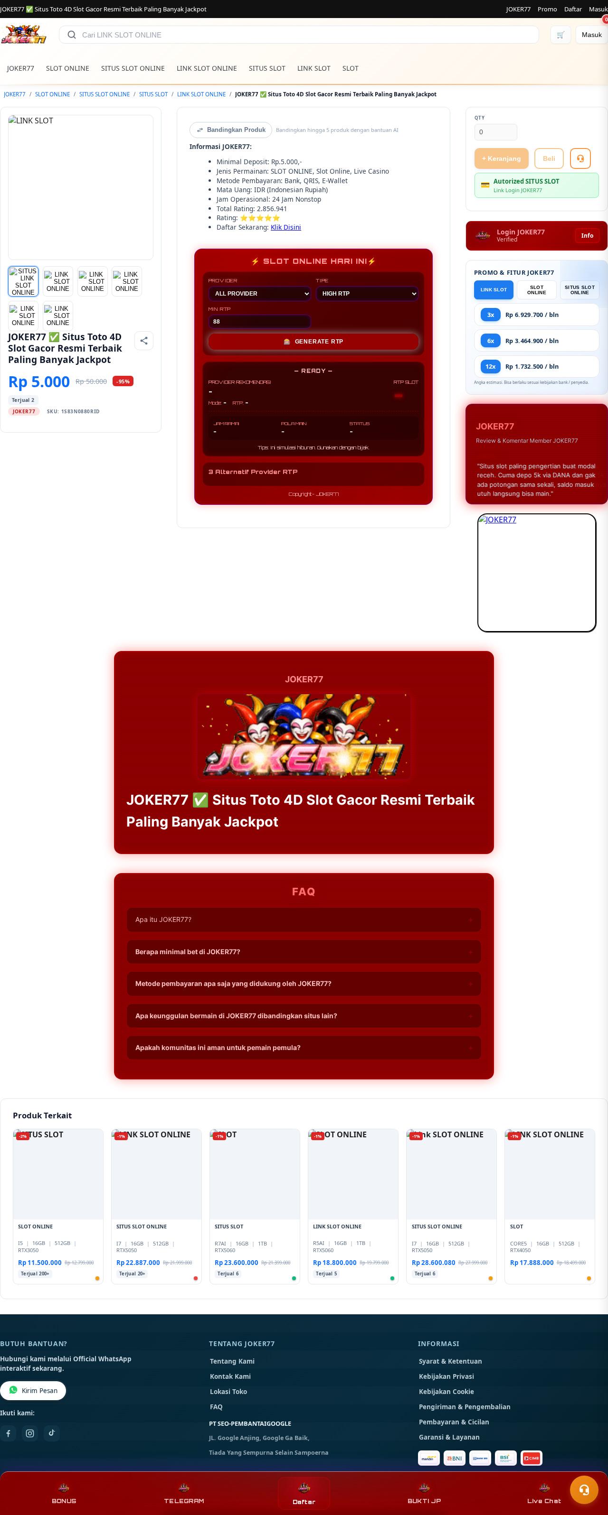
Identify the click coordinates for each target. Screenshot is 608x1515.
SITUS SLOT (267, 68)
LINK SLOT (314, 68)
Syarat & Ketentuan (450, 1361)
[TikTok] (52, 1433)
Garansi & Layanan (449, 1437)
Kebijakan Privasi (446, 1376)
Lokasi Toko (228, 1391)
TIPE (322, 280)
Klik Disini (286, 227)
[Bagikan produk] (143, 340)
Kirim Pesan (39, 1390)
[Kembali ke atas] (587, 1466)
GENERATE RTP (313, 341)
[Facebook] (8, 1433)
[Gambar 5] (23, 316)
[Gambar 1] (23, 281)
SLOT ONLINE (67, 68)
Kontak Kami (230, 1376)
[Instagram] (30, 1433)
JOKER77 (518, 9)
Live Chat (544, 1501)
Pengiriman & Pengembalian (465, 1407)
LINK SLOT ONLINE (207, 68)
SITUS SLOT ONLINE (133, 68)
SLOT (350, 68)
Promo (547, 9)
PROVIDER (223, 280)
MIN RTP (220, 309)
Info (587, 236)
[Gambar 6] (58, 316)
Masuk (598, 9)
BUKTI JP (424, 1501)
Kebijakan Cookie (446, 1391)
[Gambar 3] (92, 281)
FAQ (216, 1407)
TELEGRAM (184, 1501)
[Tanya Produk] (580, 158)
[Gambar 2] (58, 281)
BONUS (64, 1501)
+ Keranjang (501, 158)
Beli (549, 158)
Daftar (573, 9)
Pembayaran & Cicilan (454, 1422)
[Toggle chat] (584, 1490)
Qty (480, 118)
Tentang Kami (232, 1361)
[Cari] (71, 34)
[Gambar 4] (127, 281)
